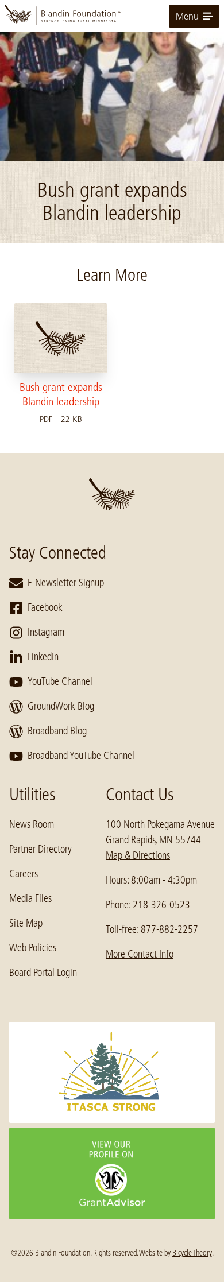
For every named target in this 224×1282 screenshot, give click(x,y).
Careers (23, 873)
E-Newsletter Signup (66, 582)
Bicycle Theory (192, 1253)
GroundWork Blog (61, 706)
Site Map (26, 923)
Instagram (46, 632)
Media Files (30, 898)
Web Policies (32, 948)
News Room (31, 824)
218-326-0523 (161, 904)
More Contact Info (139, 954)
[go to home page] (112, 16)
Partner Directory (40, 849)
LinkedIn (43, 656)
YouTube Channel (60, 681)
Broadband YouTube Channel (81, 755)
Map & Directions (138, 855)
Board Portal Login (43, 972)
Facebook (45, 607)
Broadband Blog (57, 731)
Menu (187, 16)
